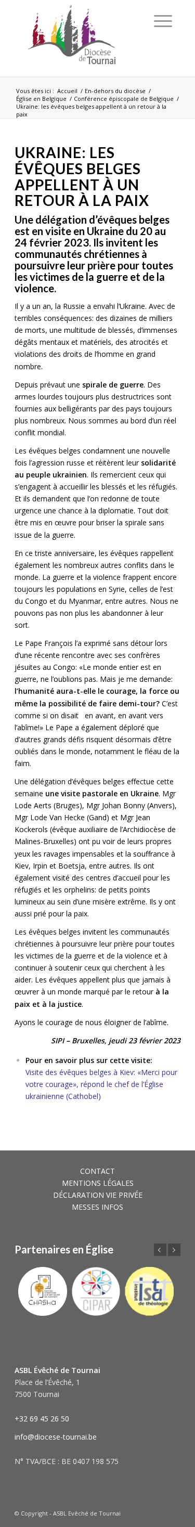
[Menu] (163, 21)
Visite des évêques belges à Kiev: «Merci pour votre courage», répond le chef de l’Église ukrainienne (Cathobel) (101, 1084)
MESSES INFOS (97, 1207)
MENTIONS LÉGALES (98, 1183)
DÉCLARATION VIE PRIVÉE (97, 1195)
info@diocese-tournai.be (56, 1437)
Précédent (160, 1250)
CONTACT (97, 1171)
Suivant (174, 1250)
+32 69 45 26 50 (42, 1419)
